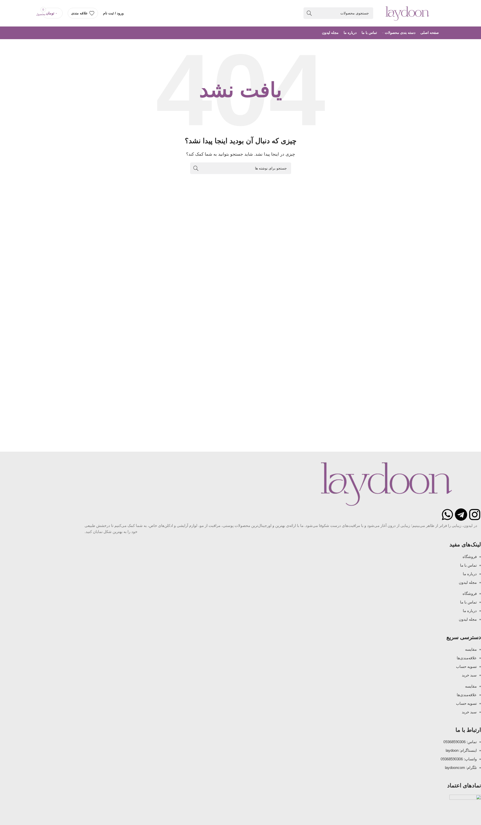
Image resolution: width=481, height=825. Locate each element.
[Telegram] (461, 514)
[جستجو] (309, 13)
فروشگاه (470, 556)
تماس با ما (468, 565)
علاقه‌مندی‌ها (467, 658)
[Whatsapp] (447, 514)
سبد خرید (469, 675)
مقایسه (471, 649)
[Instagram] (474, 514)
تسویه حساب (466, 666)
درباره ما (470, 574)
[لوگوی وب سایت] (407, 13)
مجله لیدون (468, 582)
